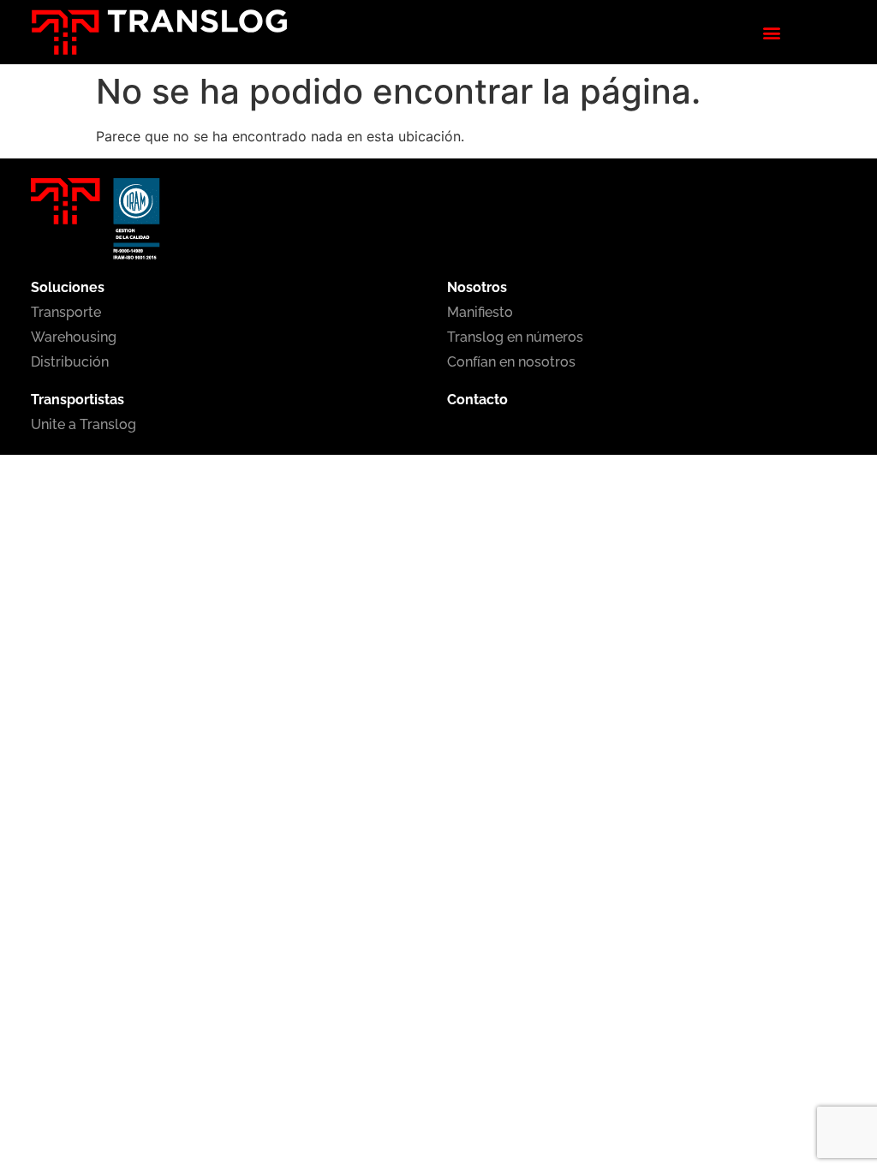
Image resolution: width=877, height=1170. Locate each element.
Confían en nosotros (511, 362)
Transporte (66, 312)
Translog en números (515, 337)
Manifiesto (480, 312)
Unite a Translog (83, 424)
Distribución (70, 362)
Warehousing (73, 337)
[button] (771, 32)
